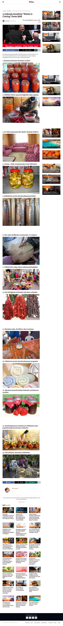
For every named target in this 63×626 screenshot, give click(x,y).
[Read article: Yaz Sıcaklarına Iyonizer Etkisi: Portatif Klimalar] (21, 583)
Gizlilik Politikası (37, 622)
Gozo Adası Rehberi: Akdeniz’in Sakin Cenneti (34, 604)
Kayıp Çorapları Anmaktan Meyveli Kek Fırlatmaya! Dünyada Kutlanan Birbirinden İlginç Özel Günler (34, 517)
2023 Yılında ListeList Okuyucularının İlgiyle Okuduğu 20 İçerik (34, 531)
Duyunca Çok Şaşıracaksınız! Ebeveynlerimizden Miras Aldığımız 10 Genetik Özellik (20, 517)
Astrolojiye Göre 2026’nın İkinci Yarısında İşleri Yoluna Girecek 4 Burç (51, 104)
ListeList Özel (9, 10)
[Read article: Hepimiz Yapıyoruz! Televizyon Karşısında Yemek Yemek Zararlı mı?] (51, 190)
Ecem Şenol (7, 21)
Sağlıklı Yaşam (33, 584)
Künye (32, 622)
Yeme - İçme (45, 151)
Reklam (55, 622)
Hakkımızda (27, 622)
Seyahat (31, 600)
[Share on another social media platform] (39, 50)
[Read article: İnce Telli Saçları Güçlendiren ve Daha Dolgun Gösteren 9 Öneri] (35, 583)
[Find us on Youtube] (36, 618)
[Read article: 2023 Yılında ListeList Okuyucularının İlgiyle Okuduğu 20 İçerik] (35, 525)
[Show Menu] (3, 2)
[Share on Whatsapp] (36, 50)
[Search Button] (59, 2)
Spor (44, 23)
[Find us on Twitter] (30, 618)
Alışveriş (19, 584)
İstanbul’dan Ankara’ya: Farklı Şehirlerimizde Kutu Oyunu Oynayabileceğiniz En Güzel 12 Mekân (51, 170)
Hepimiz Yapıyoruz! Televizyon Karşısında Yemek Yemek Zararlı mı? (51, 193)
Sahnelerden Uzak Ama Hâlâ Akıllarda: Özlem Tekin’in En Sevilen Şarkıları (51, 135)
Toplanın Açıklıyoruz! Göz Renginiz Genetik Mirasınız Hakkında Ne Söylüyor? (50, 17)
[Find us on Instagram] (33, 618)
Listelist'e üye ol (21, 502)
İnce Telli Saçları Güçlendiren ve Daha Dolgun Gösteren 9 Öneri (51, 51)
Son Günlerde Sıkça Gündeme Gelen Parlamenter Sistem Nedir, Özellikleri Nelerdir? (7, 561)
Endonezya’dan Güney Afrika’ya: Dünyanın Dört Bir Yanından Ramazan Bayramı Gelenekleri (8, 590)
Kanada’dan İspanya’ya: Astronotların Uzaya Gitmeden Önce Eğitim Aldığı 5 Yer (51, 181)
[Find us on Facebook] (27, 618)
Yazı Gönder (50, 622)
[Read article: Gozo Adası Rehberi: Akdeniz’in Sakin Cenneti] (35, 598)
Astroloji (6, 600)
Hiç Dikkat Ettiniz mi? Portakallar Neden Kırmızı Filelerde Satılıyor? (50, 157)
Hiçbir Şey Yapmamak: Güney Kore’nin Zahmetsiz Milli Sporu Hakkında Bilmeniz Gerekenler (50, 28)
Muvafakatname (44, 622)
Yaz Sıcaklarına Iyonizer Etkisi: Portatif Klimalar (20, 589)
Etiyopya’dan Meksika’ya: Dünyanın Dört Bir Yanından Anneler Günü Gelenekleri (34, 561)
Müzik (18, 600)
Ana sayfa (4, 10)
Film (4, 511)
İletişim (59, 622)
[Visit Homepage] (31, 2)
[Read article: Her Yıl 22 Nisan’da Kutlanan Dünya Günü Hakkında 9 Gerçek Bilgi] (8, 569)
